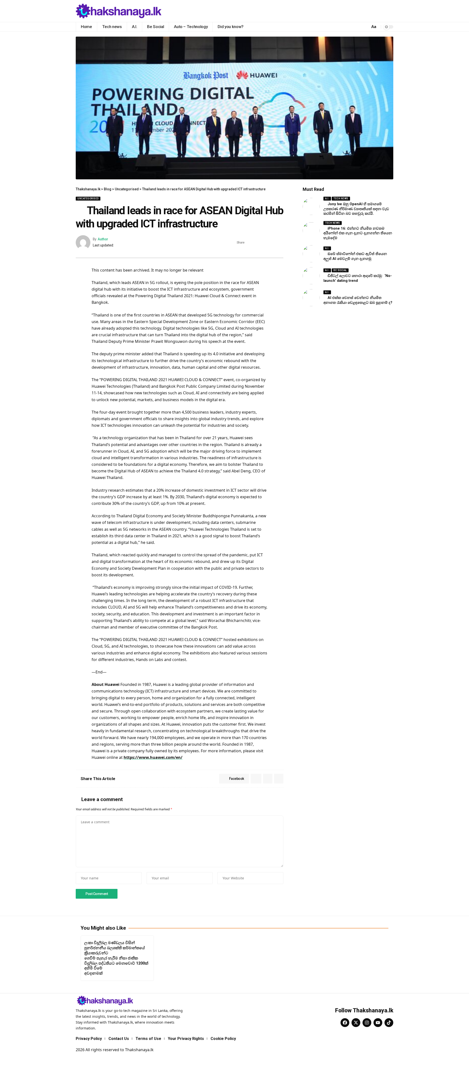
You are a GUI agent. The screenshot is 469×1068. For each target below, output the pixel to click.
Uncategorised (88, 198)
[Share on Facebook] (249, 242)
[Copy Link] (280, 242)
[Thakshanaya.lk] (118, 11)
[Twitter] (384, 11)
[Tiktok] (388, 1022)
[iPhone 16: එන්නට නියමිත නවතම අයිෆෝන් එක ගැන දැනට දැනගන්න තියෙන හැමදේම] (311, 230)
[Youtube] (377, 1022)
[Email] (272, 242)
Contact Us (118, 1038)
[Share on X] (257, 242)
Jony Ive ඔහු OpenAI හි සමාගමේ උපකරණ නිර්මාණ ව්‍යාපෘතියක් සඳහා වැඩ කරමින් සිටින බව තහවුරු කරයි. (356, 209)
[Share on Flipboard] (264, 242)
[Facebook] (378, 11)
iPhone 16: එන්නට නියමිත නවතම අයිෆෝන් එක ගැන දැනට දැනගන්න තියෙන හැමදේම (357, 233)
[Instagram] (366, 1022)
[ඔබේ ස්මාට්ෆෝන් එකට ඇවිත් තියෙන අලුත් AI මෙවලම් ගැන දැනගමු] (311, 253)
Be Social (340, 270)
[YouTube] (389, 11)
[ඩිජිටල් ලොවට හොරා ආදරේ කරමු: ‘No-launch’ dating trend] (311, 275)
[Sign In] (363, 26)
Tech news (340, 198)
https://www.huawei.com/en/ (153, 757)
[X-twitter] (356, 1022)
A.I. (327, 198)
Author (103, 239)
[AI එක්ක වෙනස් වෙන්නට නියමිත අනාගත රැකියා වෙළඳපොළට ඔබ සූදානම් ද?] (311, 297)
